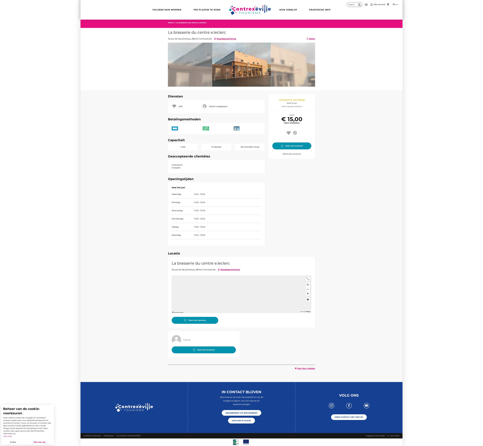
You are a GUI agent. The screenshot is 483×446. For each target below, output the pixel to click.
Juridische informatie (92, 436)
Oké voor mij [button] (39, 442)
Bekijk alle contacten (292, 154)
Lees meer (7, 436)
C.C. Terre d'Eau (393, 436)
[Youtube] (366, 405)
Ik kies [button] (13, 442)
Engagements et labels (375, 436)
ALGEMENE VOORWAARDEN (128, 436)
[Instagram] (331, 405)
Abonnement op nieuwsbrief (241, 413)
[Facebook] (349, 405)
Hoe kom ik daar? (241, 420)
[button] (354, 4)
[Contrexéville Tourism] (250, 10)
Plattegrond (109, 436)
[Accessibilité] (388, 4)
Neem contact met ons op (349, 417)
